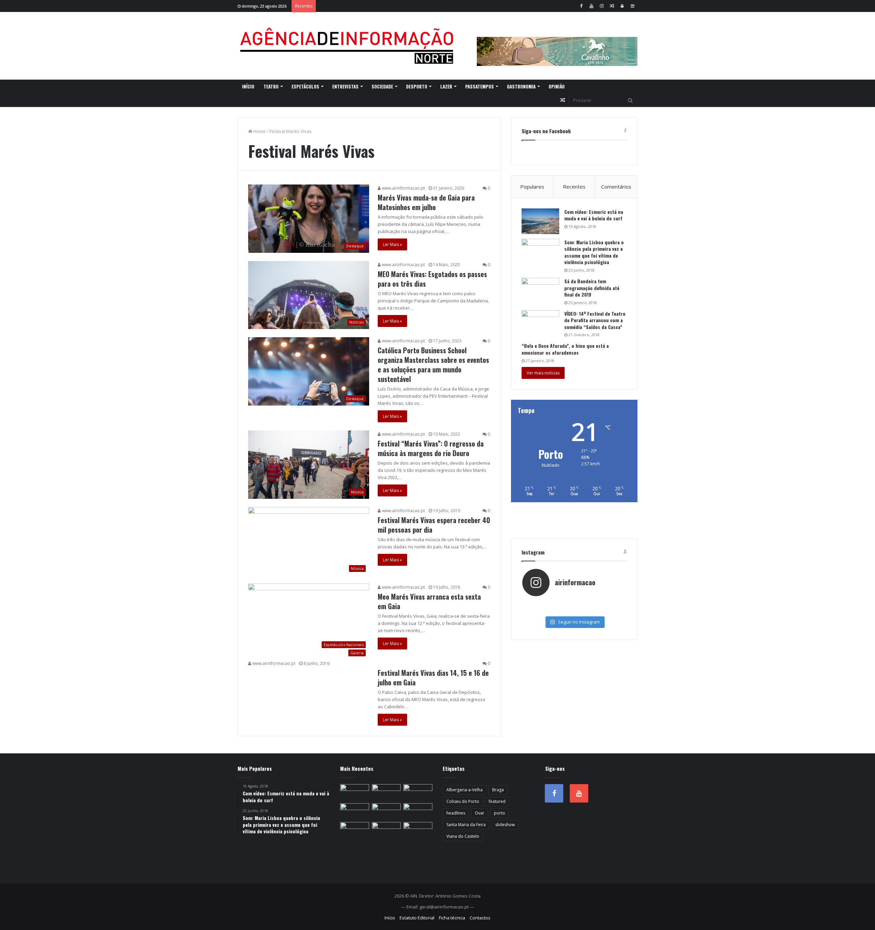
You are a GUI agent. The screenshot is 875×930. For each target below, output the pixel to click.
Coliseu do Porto (462, 801)
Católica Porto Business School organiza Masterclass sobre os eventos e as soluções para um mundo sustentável (433, 364)
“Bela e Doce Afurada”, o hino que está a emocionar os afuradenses (565, 349)
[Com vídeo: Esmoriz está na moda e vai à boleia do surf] (540, 221)
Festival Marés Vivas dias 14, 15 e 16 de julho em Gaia (433, 677)
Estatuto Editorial (417, 918)
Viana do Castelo (462, 836)
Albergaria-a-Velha (464, 790)
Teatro (271, 86)
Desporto (416, 86)
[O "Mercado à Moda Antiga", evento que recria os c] (608, 610)
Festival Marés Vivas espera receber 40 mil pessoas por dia (434, 525)
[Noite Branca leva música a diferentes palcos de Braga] (354, 811)
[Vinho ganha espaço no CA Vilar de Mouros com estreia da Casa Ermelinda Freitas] (354, 830)
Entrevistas (345, 86)
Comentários (616, 186)
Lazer (446, 86)
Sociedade (382, 86)
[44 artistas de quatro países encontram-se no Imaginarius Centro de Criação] (386, 811)
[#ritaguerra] (539, 610)
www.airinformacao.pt (403, 188)
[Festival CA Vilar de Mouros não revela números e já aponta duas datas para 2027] (417, 792)
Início (248, 86)
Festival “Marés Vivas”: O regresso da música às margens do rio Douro (431, 448)
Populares (532, 186)
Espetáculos (305, 86)
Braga (498, 790)
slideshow (505, 825)
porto (499, 813)
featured (497, 801)
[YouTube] (591, 6)
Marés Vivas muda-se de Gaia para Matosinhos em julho (426, 202)
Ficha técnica (452, 918)
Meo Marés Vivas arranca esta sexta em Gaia (429, 601)
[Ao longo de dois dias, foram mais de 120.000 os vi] (574, 610)
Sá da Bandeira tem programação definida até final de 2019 (591, 287)
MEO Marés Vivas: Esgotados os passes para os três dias (432, 279)
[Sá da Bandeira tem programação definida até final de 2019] (540, 290)
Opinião (557, 86)
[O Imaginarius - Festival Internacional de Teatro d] (539, 603)
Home (259, 131)
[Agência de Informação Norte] (349, 46)
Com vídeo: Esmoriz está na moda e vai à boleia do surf (593, 215)
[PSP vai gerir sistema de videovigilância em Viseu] (386, 792)
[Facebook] (581, 6)
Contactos (480, 918)
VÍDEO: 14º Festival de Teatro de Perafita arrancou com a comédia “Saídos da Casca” (594, 320)
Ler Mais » (392, 244)
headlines (455, 813)
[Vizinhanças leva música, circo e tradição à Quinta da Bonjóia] (386, 830)
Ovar (479, 813)
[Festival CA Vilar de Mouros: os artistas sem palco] (417, 811)
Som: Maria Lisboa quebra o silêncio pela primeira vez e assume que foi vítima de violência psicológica (594, 252)
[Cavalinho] (557, 42)
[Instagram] (601, 6)
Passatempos (479, 86)
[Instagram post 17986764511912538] (608, 603)
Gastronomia (521, 86)
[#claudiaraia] (574, 603)
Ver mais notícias (543, 373)
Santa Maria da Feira (466, 825)
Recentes (574, 186)
